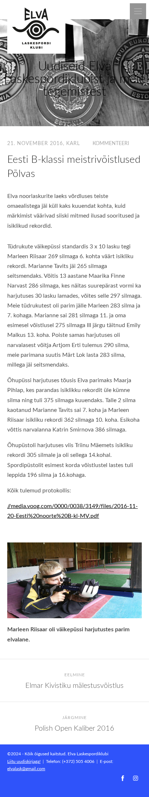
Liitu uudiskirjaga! (24, 761)
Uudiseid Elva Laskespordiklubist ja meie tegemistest (74, 78)
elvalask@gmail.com (26, 768)
